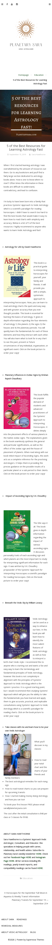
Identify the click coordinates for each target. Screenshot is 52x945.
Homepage (23, 74)
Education (39, 74)
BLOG (33, 932)
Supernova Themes (35, 939)
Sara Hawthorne (38, 154)
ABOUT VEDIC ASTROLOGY (14, 932)
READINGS (22, 919)
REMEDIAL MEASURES (12, 925)
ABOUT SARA (7, 919)
